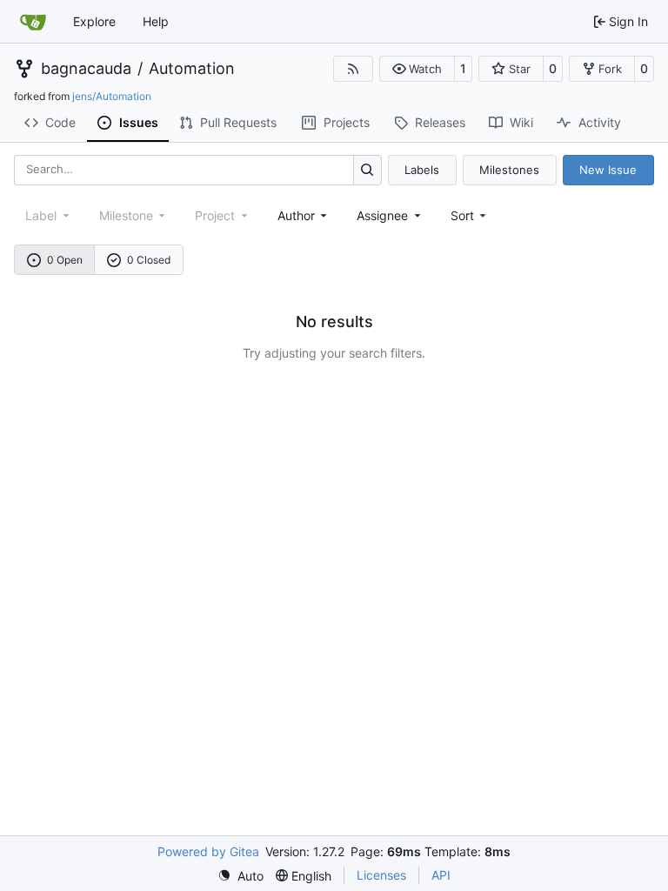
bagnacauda (86, 68)
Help (156, 21)
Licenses (381, 875)
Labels (421, 170)
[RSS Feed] (353, 69)
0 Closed (148, 259)
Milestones (509, 170)
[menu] (470, 215)
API (441, 875)
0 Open (65, 259)
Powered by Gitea (208, 851)
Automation (192, 68)
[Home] (33, 21)
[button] (417, 69)
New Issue (608, 170)
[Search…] (367, 170)
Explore (94, 21)
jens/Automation (111, 96)
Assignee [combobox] (382, 215)
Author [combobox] (296, 215)
